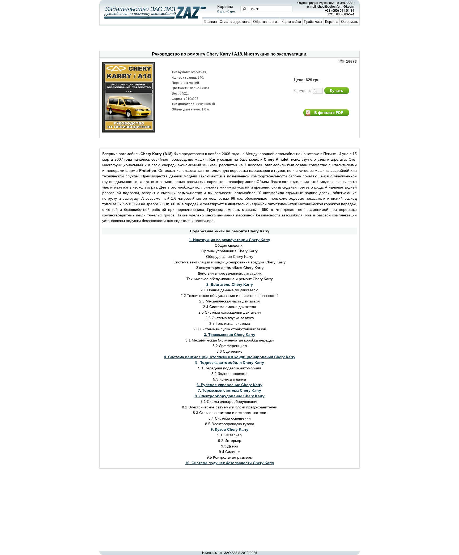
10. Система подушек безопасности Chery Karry (229, 463)
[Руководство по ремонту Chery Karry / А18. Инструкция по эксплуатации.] (128, 131)
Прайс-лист (313, 22)
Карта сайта (291, 22)
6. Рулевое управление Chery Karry (229, 385)
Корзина (331, 22)
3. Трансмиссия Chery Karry (229, 334)
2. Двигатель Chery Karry (229, 284)
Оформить (349, 22)
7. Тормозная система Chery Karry (229, 390)
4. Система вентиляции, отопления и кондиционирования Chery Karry (229, 357)
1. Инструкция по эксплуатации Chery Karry (229, 240)
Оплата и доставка (235, 22)
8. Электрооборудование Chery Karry (230, 396)
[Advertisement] (229, 39)
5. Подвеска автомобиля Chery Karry (229, 362)
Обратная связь (266, 22)
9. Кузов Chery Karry (229, 429)
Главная (210, 22)
